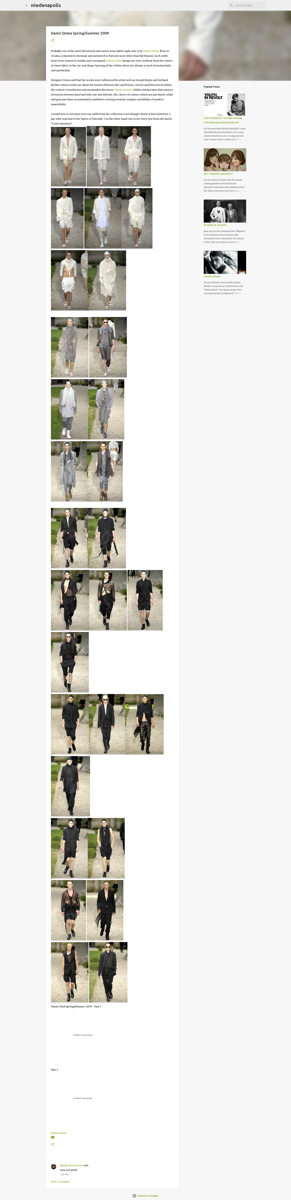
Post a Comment (60, 1181)
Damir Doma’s (124, 89)
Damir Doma (151, 51)
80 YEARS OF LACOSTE (215, 225)
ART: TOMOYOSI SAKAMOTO (218, 174)
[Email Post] (53, 1138)
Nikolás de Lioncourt (71, 1165)
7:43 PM (64, 1174)
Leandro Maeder (212, 276)
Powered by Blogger (147, 1195)
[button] (53, 40)
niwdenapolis (46, 5)
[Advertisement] (207, 142)
